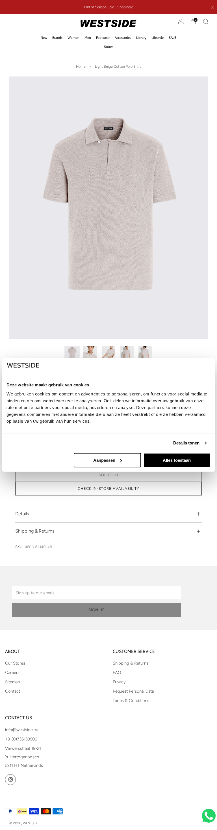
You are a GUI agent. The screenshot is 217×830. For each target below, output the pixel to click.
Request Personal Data (133, 691)
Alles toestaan (177, 460)
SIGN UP (96, 610)
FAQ (117, 672)
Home (81, 66)
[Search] (206, 21)
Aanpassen (104, 460)
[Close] (212, 7)
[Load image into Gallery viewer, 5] (145, 353)
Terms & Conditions (131, 700)
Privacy (119, 681)
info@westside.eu (21, 729)
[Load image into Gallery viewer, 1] (72, 353)
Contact (12, 691)
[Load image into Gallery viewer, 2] (90, 353)
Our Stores (15, 663)
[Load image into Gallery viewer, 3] (108, 353)
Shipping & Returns (130, 663)
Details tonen (186, 442)
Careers (12, 672)
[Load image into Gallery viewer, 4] (127, 353)
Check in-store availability (108, 488)
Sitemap (12, 681)
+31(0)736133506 (21, 739)
